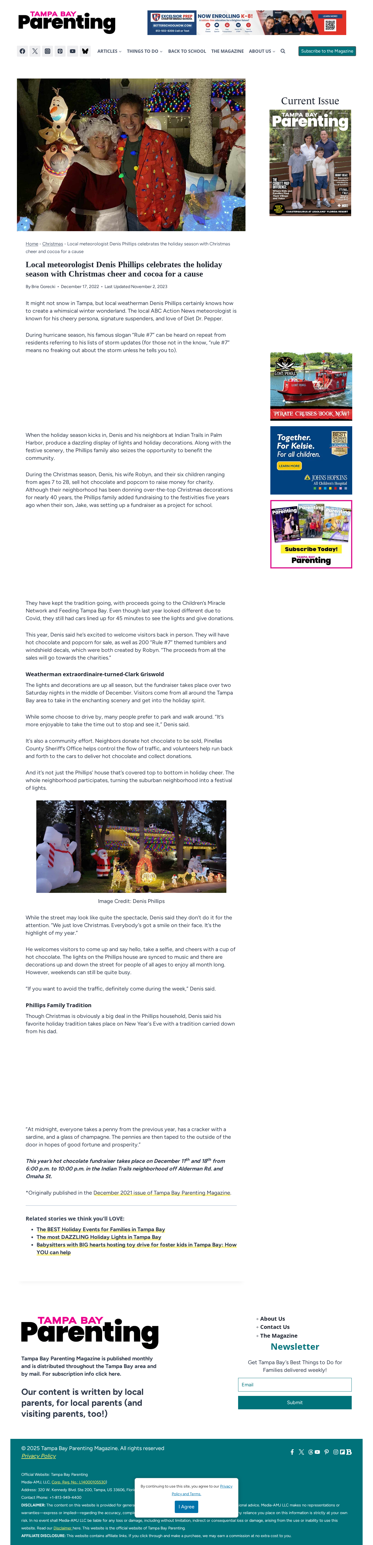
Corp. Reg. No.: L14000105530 (79, 1482)
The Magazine (227, 51)
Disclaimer (63, 1528)
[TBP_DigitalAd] (313, 386)
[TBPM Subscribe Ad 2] (313, 534)
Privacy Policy (38, 1456)
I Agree (186, 1507)
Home (32, 243)
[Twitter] (34, 51)
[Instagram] (47, 51)
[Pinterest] (60, 51)
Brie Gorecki (43, 286)
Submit (295, 1402)
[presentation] (310, 163)
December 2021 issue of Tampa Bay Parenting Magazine (161, 1192)
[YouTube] (72, 51)
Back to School (187, 51)
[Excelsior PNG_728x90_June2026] (246, 22)
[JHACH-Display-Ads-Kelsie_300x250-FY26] (313, 460)
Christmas (52, 243)
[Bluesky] (85, 51)
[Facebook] (22, 51)
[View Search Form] (283, 51)
